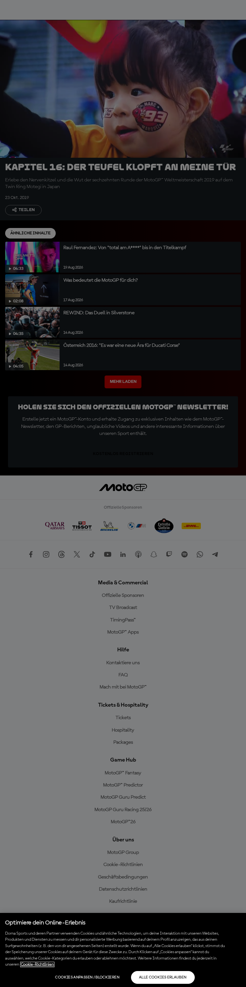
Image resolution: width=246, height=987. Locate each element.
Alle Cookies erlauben (163, 977)
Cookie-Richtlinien (37, 964)
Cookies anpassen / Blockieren (87, 977)
